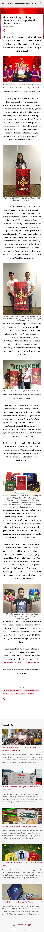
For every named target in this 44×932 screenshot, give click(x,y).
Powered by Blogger (23, 925)
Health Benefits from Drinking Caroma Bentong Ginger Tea (21, 826)
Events (5, 693)
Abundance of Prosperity (12, 690)
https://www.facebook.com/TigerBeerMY (21, 663)
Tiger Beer (14, 693)
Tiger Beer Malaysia (27, 693)
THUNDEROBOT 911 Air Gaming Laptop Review (17, 902)
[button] (4, 30)
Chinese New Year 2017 (31, 690)
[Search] (41, 3)
